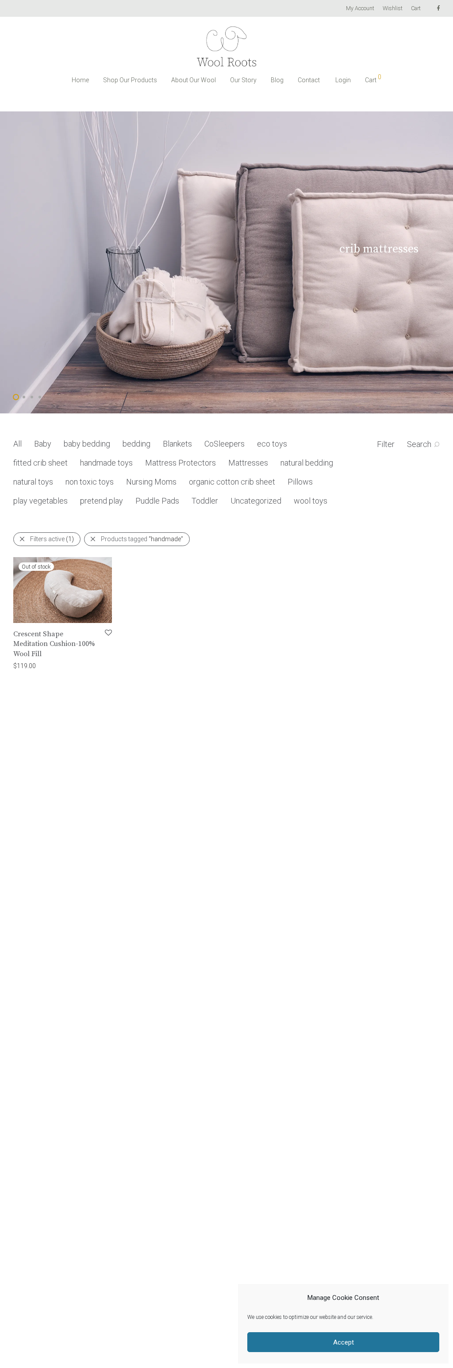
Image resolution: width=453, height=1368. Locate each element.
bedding (136, 443)
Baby (42, 443)
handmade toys (106, 462)
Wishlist (393, 8)
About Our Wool (193, 80)
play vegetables (40, 500)
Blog (277, 80)
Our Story (243, 80)
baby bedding (87, 443)
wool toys (310, 500)
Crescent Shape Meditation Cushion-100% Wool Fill (54, 644)
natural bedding (306, 462)
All (17, 443)
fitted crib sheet (40, 462)
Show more (60, 665)
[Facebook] (438, 8)
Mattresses (248, 462)
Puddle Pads (157, 500)
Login (343, 80)
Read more (24, 665)
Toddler (205, 500)
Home (80, 80)
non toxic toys (89, 481)
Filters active (52, 539)
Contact (309, 80)
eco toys (272, 443)
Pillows (300, 481)
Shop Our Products (130, 80)
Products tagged (142, 539)
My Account (360, 8)
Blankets (177, 443)
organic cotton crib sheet (232, 481)
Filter (386, 444)
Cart (416, 8)
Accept (343, 1342)
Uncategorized (255, 500)
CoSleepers (224, 443)
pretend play (101, 500)
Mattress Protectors (180, 462)
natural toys (33, 481)
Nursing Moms (151, 481)
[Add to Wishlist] (108, 633)
